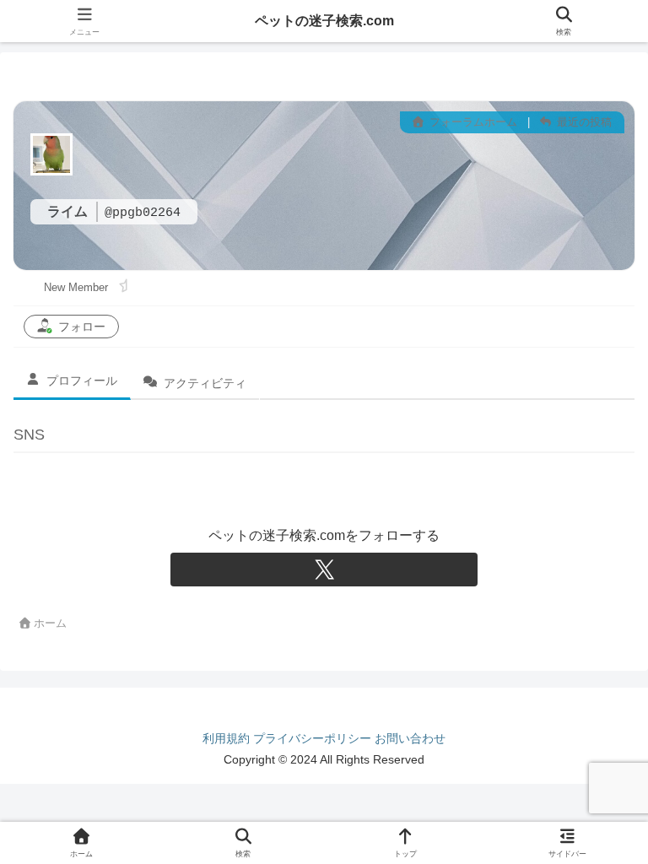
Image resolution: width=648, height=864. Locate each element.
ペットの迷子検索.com (324, 21)
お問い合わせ (410, 738)
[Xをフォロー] (324, 569)
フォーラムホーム (471, 122)
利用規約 (226, 738)
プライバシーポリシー (312, 738)
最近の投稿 (583, 122)
